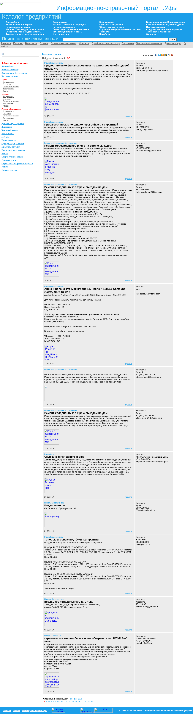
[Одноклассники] (162, 55)
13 (70, 701)
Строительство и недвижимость (23, 32)
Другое (5, 91)
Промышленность (156, 27)
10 (61, 701)
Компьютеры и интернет (19, 24)
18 (85, 701)
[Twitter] (159, 55)
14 (73, 701)
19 (88, 701)
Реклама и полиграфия (18, 27)
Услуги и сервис (61, 34)
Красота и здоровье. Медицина (69, 24)
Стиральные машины (11, 86)
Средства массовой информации (164, 29)
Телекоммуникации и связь (67, 32)
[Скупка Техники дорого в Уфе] (51, 492)
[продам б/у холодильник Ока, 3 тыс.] (51, 625)
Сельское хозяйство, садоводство (165, 24)
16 (79, 701)
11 (64, 701)
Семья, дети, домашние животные (71, 29)
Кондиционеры (8, 82)
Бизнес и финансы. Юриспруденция (165, 22)
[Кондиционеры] (51, 526)
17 (82, 701)
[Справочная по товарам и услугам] (20, 12)
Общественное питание (111, 27)
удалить (128, 116)
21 (94, 701)
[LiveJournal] (169, 55)
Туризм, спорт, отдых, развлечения (25, 34)
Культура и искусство (111, 24)
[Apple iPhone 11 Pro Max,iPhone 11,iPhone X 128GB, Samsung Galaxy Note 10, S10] (51, 359)
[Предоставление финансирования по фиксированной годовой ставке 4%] (51, 111)
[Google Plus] (172, 55)
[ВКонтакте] (156, 55)
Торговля (104, 32)
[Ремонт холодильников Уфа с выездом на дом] (51, 276)
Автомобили (12, 22)
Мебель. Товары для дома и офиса (25, 29)
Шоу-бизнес (105, 34)
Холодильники (8, 89)
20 (91, 701)
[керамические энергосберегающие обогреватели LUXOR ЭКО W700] (51, 686)
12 (67, 701)
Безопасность (106, 22)
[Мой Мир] (165, 55)
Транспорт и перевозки (158, 32)
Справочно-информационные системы (120, 29)
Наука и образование (64, 27)
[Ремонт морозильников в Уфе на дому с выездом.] (51, 174)
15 (76, 701)
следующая (76, 699)
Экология (151, 34)
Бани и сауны (60, 22)
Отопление (7, 84)
